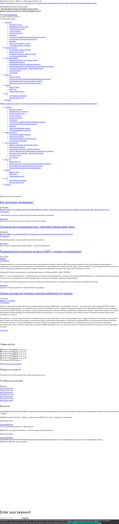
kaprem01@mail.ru (10, 15)
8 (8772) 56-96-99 (6, 388)
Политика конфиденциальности (87, 523)
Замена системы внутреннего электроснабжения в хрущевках (36, 293)
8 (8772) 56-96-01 (6, 396)
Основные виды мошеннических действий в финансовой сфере (72, 209)
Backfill (2, 209)
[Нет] (100, 523)
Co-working (16, 209)
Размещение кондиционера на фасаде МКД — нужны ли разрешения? (40, 251)
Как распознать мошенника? (17, 202)
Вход (13, 19)
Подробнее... (4, 219)
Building (9, 209)
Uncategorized (34, 209)
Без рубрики (44, 209)
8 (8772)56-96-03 (6, 392)
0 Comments (4, 212)
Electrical (24, 209)
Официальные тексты (101, 209)
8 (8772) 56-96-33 (6, 400)
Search (25, 518)
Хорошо (71, 523)
